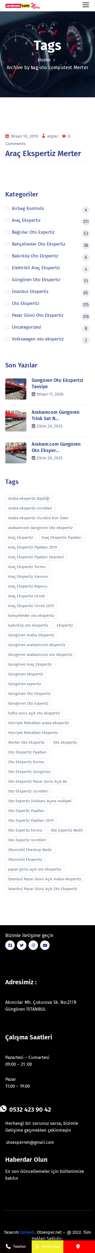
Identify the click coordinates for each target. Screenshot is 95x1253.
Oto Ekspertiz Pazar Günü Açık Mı (37, 781)
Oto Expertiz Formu (25, 830)
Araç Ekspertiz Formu (27, 566)
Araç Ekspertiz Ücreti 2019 (31, 605)
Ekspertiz (65, 625)
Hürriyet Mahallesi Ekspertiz (33, 732)
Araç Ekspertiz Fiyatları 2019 (32, 547)
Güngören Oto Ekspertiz (29, 693)
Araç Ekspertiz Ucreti (26, 596)
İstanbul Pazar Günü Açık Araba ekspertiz (44, 879)
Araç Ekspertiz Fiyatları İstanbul (36, 557)
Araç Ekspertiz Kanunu (28, 576)
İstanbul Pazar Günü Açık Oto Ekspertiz (42, 888)
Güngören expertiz (24, 683)
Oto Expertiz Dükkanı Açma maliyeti (40, 801)
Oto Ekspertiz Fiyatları (27, 752)
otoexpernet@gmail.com (30, 1142)
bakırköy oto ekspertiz (28, 625)
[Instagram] (33, 945)
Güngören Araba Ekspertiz (31, 635)
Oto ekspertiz (65, 742)
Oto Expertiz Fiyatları (26, 810)
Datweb (27, 1232)
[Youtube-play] (45, 945)
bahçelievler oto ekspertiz (31, 615)
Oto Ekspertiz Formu (26, 762)
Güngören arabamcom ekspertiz (36, 644)
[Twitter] (21, 945)
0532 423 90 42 (30, 1109)
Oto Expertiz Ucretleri (27, 840)
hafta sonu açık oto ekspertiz (34, 713)
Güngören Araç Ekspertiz (30, 664)
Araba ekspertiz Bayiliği (29, 498)
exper (53, 136)
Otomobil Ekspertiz (25, 859)
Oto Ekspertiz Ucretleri (28, 791)
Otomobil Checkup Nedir (30, 849)
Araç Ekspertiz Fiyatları (62, 537)
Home (44, 60)
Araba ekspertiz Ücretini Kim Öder (38, 518)
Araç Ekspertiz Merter (43, 153)
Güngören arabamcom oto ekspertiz (40, 654)
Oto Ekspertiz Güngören (29, 771)
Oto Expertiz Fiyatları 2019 (31, 820)
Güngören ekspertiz (25, 674)
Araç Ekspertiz (20, 537)
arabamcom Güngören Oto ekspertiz (40, 527)
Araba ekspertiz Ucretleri (30, 508)
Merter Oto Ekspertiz (26, 742)
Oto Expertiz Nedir (67, 830)
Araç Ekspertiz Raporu (28, 586)
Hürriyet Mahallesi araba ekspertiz (38, 723)
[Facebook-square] (10, 945)
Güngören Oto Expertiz (28, 703)
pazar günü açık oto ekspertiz (34, 869)
